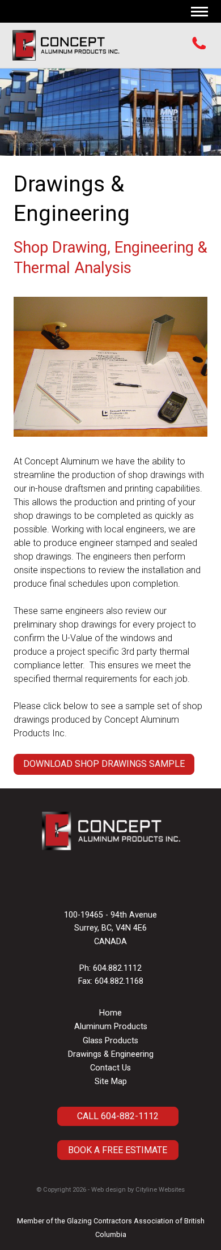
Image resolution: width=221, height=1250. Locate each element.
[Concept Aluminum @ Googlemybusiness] (113, 883)
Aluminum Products (110, 1026)
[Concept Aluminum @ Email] (107, 883)
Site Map (111, 1081)
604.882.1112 (117, 968)
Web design (108, 1189)
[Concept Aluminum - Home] (65, 45)
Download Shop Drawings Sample (104, 763)
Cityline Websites (160, 1189)
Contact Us (110, 1068)
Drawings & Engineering (111, 1054)
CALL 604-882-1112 (118, 1116)
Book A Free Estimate (117, 1150)
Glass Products (110, 1041)
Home (110, 1013)
